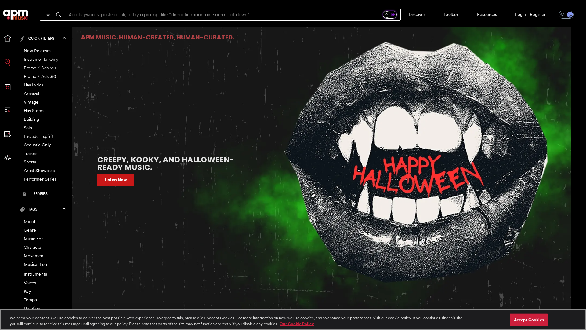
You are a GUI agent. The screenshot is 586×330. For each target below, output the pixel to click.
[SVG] (48, 14)
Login (520, 14)
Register (538, 14)
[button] (562, 15)
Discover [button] (417, 14)
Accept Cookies (529, 319)
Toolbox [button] (450, 14)
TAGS (32, 209)
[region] (293, 319)
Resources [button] (487, 14)
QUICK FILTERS (41, 38)
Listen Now (116, 179)
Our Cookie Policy (297, 323)
